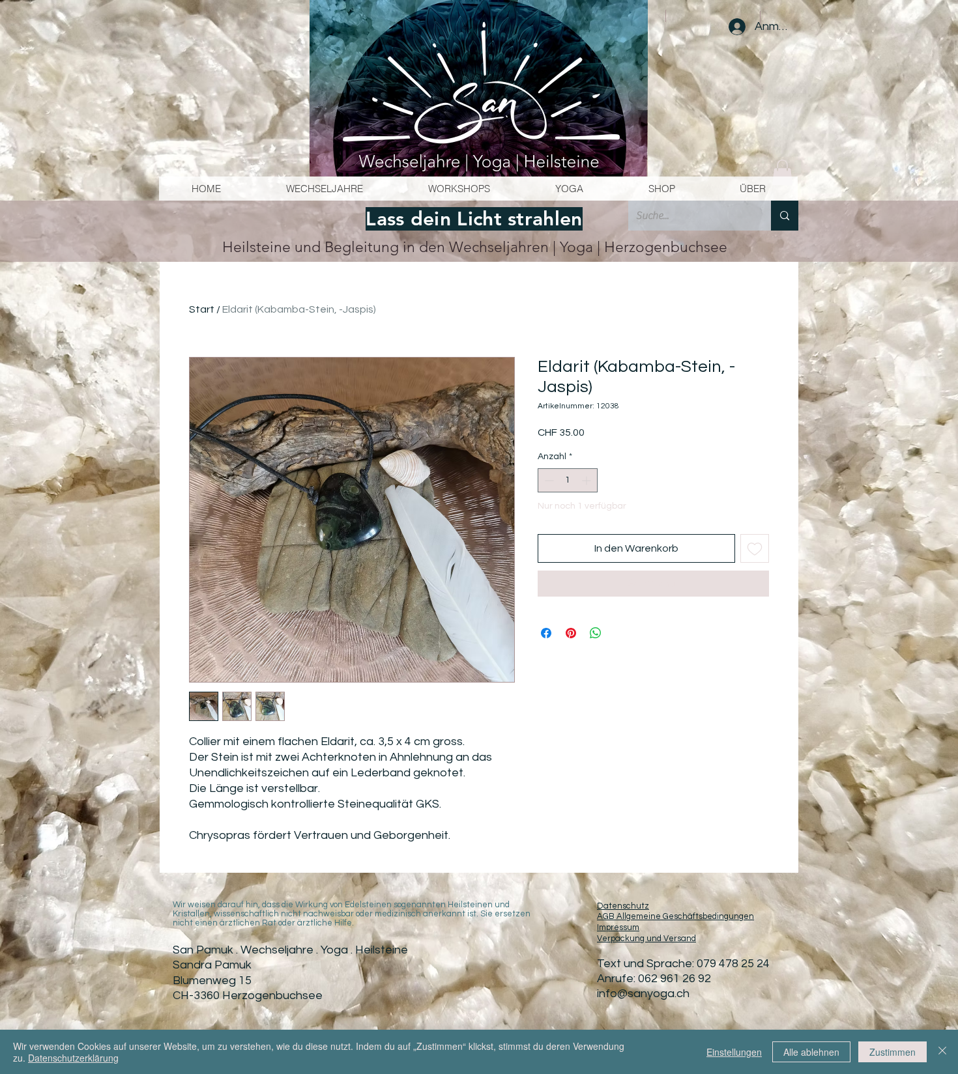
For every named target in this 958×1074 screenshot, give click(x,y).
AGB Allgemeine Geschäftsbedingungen (675, 916)
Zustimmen (892, 1051)
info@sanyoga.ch (643, 993)
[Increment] (587, 480)
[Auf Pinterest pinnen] (571, 633)
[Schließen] (942, 1052)
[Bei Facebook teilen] (546, 633)
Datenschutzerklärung (73, 1057)
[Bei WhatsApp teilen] (595, 633)
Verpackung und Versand (646, 938)
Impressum (618, 927)
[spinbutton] (567, 480)
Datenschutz (623, 906)
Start (201, 309)
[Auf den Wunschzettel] (754, 548)
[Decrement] (548, 480)
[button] (782, 172)
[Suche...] (784, 216)
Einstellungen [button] (734, 1051)
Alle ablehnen (811, 1051)
